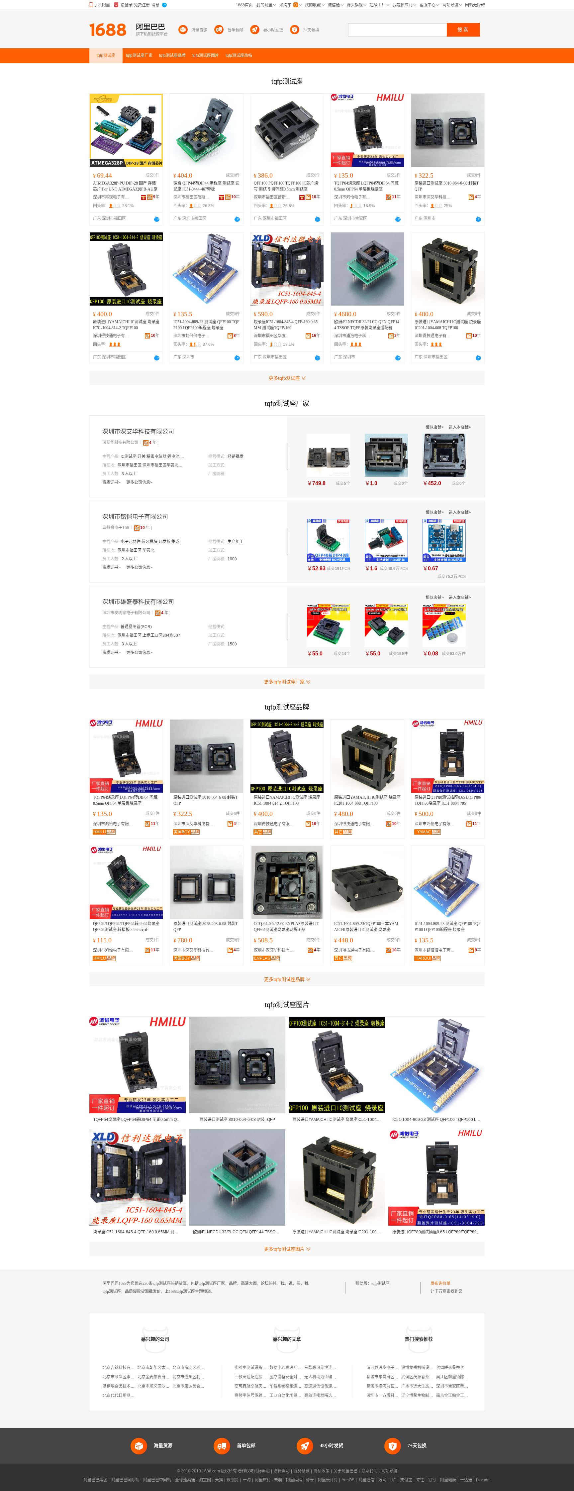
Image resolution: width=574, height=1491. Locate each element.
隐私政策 (322, 1471)
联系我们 (369, 1471)
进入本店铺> (460, 427)
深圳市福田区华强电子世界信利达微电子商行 (272, 336)
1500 (232, 644)
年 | (153, 442)
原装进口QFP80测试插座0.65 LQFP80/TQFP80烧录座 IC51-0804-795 (448, 800)
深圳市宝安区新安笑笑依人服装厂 (466, 1386)
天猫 (219, 1480)
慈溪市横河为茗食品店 (386, 1386)
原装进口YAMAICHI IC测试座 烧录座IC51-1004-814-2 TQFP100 (126, 325)
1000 (232, 559)
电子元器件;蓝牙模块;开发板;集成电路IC (154, 541)
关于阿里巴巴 (345, 1471)
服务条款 (302, 1471)
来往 (420, 1480)
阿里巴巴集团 (95, 1480)
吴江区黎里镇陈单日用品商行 (462, 1377)
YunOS (348, 1480)
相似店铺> (435, 427)
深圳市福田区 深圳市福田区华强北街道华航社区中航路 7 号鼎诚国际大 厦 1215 (151, 465)
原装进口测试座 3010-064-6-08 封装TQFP (447, 186)
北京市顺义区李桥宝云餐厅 (126, 1377)
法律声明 (282, 1471)
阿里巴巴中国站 (157, 1480)
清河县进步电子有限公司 (388, 1367)
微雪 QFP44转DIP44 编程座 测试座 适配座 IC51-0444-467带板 (206, 186)
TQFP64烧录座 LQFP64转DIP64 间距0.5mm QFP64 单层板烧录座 (366, 186)
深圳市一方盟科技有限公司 (390, 1395)
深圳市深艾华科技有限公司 (433, 197)
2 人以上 (129, 559)
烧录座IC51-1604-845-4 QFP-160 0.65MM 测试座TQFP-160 (286, 325)
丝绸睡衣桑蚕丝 (450, 1367)
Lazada (483, 1480)
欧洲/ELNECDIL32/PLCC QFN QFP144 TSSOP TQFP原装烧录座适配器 (366, 325)
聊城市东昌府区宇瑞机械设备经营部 (398, 1377)
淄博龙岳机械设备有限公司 (425, 1367)
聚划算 (233, 1480)
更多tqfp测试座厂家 (284, 681)
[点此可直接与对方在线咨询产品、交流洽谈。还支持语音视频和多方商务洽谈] (156, 219)
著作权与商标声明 (254, 1471)
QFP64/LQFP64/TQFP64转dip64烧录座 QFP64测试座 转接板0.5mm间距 (126, 926)
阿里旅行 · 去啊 (268, 1480)
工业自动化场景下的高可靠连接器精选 (303, 1395)
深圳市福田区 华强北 (136, 550)
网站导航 (389, 1471)
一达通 (466, 1480)
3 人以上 (129, 474)
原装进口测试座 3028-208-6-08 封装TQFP (205, 926)
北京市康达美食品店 (190, 1386)
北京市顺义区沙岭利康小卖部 (163, 1386)
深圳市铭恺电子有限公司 (135, 517)
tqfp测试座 (380, 1283)
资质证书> (112, 482)
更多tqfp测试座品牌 (284, 979)
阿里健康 (448, 1480)
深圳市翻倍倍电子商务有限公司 (191, 336)
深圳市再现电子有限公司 (111, 197)
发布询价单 (440, 1283)
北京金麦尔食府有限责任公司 (163, 1377)
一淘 (247, 1480)
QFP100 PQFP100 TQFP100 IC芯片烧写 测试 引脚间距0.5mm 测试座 (286, 186)
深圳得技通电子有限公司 (111, 336)
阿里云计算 (328, 1480)
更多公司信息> (139, 482)
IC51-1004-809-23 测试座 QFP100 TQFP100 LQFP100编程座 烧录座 (206, 325)
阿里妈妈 (294, 1480)
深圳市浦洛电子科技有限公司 (352, 336)
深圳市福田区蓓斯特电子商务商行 (191, 197)
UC (393, 1480)
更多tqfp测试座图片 (284, 1249)
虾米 (310, 1480)
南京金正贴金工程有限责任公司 (464, 1395)
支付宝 (406, 1480)
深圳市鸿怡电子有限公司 (352, 197)
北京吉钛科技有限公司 (123, 1367)
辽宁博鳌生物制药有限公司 (425, 1395)
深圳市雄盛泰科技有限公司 (138, 602)
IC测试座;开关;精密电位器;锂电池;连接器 (154, 456)
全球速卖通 (185, 1480)
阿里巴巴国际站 (125, 1480)
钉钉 (432, 1480)
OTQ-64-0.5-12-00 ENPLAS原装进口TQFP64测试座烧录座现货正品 (286, 926)
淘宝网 (205, 1480)
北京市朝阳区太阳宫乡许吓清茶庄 (167, 1367)
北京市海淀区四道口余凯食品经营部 (204, 1367)
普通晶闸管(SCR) (136, 626)
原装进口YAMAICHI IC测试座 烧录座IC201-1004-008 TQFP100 (448, 325)
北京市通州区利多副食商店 (196, 1377)
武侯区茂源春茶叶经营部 (423, 1377)
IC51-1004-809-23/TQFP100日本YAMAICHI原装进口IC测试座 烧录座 (366, 926)
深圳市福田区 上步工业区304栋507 (149, 635)
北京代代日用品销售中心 (124, 1395)
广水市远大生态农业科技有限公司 (431, 1386)
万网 (382, 1480)
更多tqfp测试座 (284, 378)
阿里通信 (366, 1480)
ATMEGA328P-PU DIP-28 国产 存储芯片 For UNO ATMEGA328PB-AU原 (125, 186)
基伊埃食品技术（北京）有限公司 (132, 1386)
